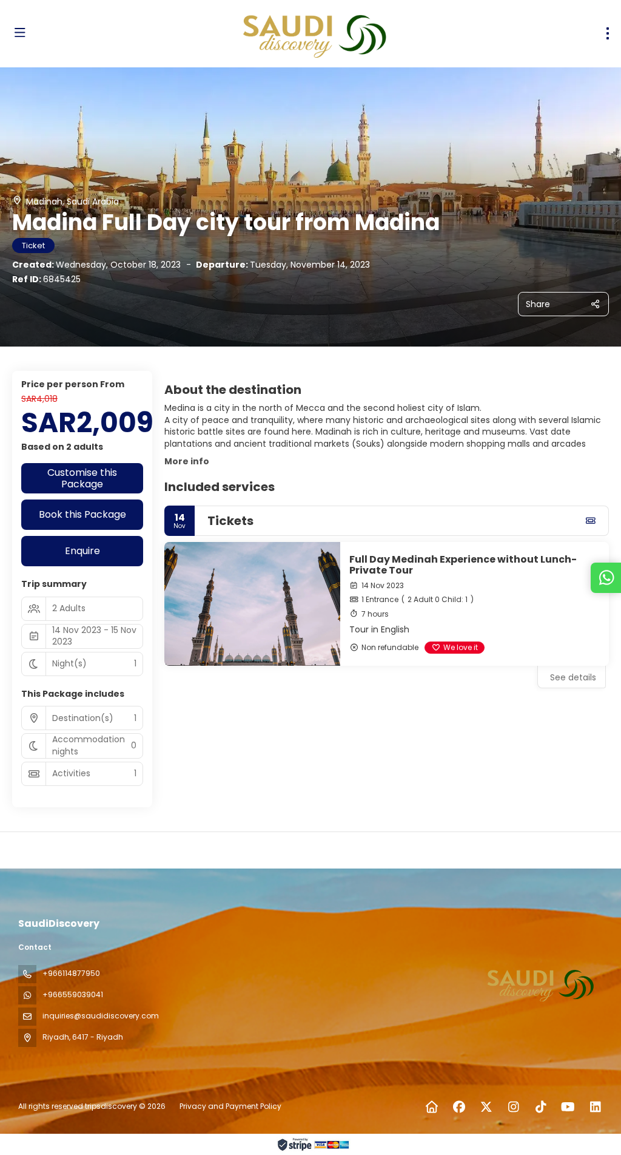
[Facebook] (458, 1107)
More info (186, 461)
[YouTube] (568, 1107)
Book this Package (82, 514)
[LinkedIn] (595, 1107)
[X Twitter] (486, 1107)
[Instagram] (513, 1107)
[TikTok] (540, 1107)
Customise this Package (82, 478)
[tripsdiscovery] (541, 983)
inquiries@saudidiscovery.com (100, 1016)
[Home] (431, 1107)
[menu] (607, 33)
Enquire (82, 551)
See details (573, 677)
